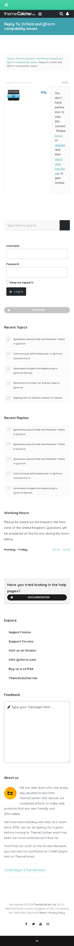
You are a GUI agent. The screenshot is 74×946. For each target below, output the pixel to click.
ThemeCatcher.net (23, 678)
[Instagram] (48, 924)
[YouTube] (40, 924)
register (60, 145)
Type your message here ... (32, 707)
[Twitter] (33, 924)
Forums (20, 58)
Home (10, 58)
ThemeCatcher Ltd (45, 904)
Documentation (39, 597)
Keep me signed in (22, 282)
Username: (13, 245)
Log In (18, 291)
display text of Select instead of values (37, 397)
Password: (12, 264)
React (42, 912)
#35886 (65, 82)
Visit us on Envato (22, 650)
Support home (20, 632)
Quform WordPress (38, 58)
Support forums (21, 641)
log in (58, 135)
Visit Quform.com (22, 660)
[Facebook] (26, 924)
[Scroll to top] (37, 941)
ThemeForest (35, 870)
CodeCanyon (13, 870)
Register (39, 310)
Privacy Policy (57, 912)
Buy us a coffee (21, 669)
